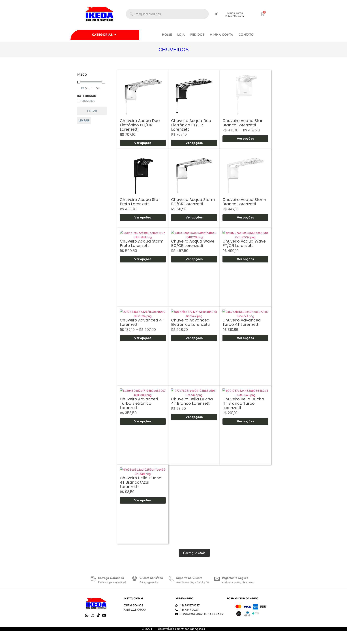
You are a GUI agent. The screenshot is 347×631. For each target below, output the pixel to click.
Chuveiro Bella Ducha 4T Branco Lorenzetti (192, 401)
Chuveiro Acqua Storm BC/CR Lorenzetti (193, 202)
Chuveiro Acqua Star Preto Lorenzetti (140, 202)
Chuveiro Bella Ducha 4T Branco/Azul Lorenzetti (141, 482)
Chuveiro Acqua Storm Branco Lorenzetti (244, 202)
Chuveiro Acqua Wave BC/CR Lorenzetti (192, 243)
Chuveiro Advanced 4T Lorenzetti (142, 322)
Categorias (102, 34)
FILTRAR (92, 111)
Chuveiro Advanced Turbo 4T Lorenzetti (241, 322)
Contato (246, 34)
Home (167, 34)
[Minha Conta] (216, 14)
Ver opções (142, 143)
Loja (181, 34)
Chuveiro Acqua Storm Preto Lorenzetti (142, 243)
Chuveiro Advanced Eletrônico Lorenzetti (190, 322)
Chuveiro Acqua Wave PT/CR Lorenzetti (244, 243)
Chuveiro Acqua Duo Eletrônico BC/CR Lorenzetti (140, 125)
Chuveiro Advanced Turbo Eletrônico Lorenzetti (139, 403)
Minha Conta (235, 12)
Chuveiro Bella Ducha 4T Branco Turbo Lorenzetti (243, 403)
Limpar (83, 120)
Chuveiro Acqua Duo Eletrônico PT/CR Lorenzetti (191, 125)
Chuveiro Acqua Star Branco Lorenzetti (242, 123)
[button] (194, 553)
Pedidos (197, 34)
